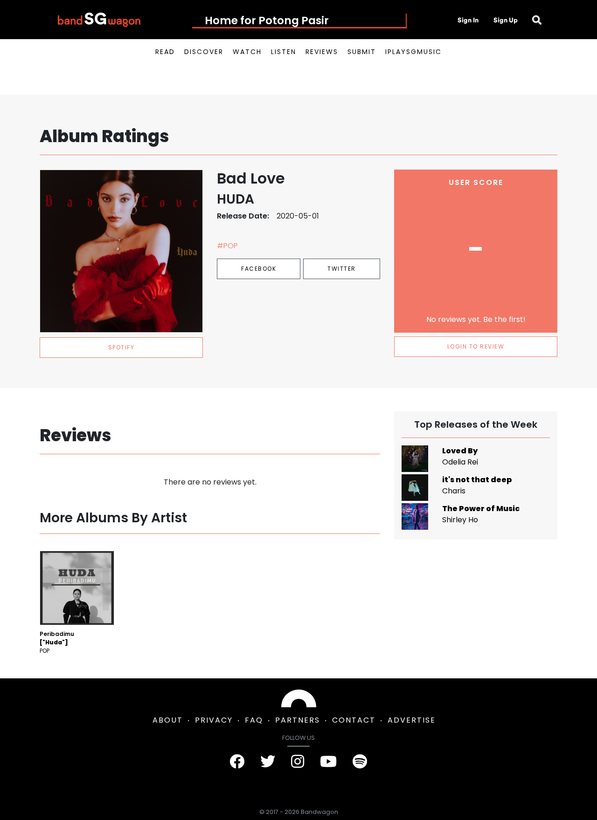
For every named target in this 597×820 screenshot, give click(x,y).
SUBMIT (361, 51)
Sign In (468, 20)
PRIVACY (214, 720)
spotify (121, 347)
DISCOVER (203, 51)
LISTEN (283, 51)
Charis (453, 490)
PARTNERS (297, 720)
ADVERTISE (412, 720)
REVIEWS (321, 51)
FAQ (254, 720)
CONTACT (353, 720)
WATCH (247, 51)
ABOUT (168, 720)
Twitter (341, 269)
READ (165, 51)
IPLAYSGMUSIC (413, 51)
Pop (44, 651)
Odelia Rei (460, 462)
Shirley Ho (460, 519)
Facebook (258, 269)
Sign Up (505, 20)
